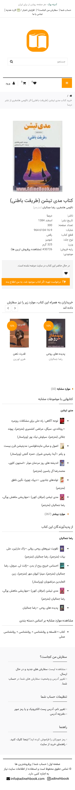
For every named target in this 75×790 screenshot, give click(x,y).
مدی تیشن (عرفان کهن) (45, 497)
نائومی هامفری (65, 207)
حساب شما (65, 10)
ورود (8, 83)
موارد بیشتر (58, 514)
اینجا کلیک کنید (19, 739)
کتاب (62, 632)
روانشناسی (25, 632)
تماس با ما (37, 14)
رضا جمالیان (48, 207)
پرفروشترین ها (23, 764)
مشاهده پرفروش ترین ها (26, 249)
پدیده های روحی (55, 353)
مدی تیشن (67, 410)
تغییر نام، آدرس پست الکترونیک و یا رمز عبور (39, 709)
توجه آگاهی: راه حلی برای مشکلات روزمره (35, 420)
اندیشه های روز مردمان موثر (42, 463)
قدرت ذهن (19, 353)
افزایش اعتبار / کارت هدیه (20, 10)
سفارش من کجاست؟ (47, 10)
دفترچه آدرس (57, 714)
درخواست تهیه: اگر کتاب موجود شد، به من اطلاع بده (33, 282)
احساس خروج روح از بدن (44, 565)
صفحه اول (54, 764)
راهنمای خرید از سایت (52, 744)
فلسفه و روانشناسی (45, 632)
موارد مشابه (63, 389)
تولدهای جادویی (49, 480)
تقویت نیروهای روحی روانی (43, 548)
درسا (49, 215)
